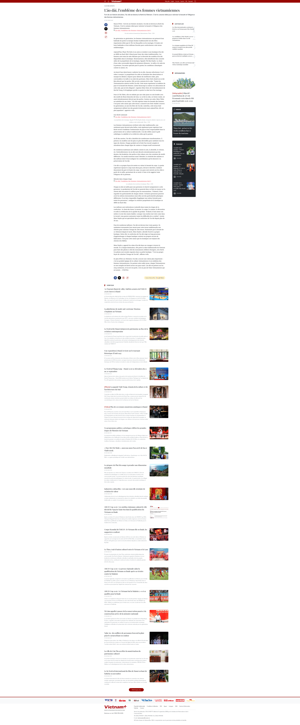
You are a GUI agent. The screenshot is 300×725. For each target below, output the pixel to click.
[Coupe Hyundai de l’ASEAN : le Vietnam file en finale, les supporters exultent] (159, 534)
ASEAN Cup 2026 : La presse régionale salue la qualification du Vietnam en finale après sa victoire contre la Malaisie (123, 571)
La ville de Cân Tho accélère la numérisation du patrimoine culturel (122, 652)
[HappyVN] (191, 700)
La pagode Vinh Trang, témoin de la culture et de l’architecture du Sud (126, 388)
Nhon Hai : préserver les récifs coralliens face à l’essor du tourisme (182, 130)
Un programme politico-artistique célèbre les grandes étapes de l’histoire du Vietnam (125, 429)
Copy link (106, 37)
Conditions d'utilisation (152, 706)
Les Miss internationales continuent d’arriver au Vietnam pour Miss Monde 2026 (183, 29)
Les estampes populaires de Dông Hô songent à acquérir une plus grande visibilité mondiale (182, 47)
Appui (165, 706)
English (172, 1)
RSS (161, 706)
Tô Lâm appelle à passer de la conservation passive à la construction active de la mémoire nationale (125, 612)
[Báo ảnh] (180, 700)
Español (182, 1)
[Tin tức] (122, 700)
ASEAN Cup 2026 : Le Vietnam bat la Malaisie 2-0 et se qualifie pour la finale (125, 592)
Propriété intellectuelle (139, 706)
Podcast (179, 144)
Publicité (136, 708)
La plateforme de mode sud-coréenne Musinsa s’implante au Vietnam (122, 310)
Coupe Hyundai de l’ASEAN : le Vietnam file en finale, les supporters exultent (125, 530)
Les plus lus (179, 24)
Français (177, 1)
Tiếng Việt (167, 1)
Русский (190, 1)
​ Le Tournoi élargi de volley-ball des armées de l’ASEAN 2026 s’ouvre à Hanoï (125, 290)
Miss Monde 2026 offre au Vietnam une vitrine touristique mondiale (183, 63)
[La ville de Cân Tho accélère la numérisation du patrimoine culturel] (159, 656)
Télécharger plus (136, 690)
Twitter (106, 28)
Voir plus (110, 285)
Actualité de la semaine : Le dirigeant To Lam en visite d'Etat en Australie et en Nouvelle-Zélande (179, 169)
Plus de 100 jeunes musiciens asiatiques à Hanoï (128, 407)
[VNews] (116, 700)
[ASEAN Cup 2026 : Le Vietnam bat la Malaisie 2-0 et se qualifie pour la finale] (159, 596)
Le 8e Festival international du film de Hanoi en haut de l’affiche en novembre (125, 672)
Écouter (179, 158)
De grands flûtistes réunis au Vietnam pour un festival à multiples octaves (182, 55)
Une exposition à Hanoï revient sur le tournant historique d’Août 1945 (122, 352)
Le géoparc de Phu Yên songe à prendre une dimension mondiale (125, 466)
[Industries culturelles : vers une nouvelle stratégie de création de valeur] (159, 494)
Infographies (180, 73)
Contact (142, 708)
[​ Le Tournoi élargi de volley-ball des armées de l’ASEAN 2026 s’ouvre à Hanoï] (159, 294)
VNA (176, 706)
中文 (186, 1)
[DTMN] (168, 700)
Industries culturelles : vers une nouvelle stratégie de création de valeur (124, 490)
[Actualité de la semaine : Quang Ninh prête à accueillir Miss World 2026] (191, 186)
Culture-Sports (109, 6)
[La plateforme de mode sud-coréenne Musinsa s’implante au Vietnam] (159, 314)
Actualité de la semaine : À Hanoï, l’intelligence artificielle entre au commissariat (178, 151)
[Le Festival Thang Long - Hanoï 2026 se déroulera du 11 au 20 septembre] (159, 374)
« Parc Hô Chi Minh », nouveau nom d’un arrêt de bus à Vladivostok (125, 449)
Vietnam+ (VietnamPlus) (117, 1)
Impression (106, 32)
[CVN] (158, 700)
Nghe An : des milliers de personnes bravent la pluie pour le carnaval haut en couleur (124, 634)
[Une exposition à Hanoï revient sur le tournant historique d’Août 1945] (159, 355)
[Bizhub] (136, 700)
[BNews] (129, 700)
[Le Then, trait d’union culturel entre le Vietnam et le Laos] (159, 554)
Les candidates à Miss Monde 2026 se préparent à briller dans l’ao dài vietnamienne (182, 38)
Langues (171, 706)
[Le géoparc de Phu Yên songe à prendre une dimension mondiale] (159, 470)
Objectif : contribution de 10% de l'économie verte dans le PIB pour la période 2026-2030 (183, 97)
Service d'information (184, 706)
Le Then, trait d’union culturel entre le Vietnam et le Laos (126, 549)
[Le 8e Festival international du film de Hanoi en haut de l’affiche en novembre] (159, 676)
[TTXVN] (108, 700)
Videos (178, 109)
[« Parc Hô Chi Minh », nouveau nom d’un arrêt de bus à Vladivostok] (159, 453)
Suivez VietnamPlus (150, 278)
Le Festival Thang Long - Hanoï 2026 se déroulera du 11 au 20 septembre (125, 370)
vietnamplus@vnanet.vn (144, 718)
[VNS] (147, 700)
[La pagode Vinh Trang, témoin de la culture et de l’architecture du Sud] (159, 392)
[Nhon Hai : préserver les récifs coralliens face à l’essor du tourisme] (184, 119)
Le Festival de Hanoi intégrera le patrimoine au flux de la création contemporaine (126, 330)
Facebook (106, 24)
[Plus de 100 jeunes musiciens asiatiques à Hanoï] (159, 412)
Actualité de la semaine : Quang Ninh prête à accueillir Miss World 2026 (179, 186)
